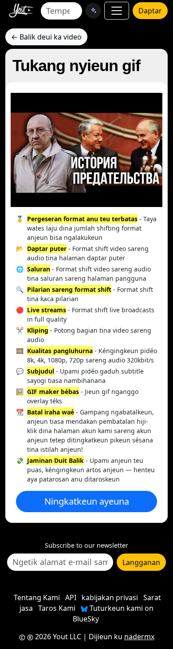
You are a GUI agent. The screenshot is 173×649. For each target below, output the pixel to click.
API (70, 597)
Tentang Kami (37, 597)
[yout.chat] (93, 10)
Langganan (141, 562)
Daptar (150, 11)
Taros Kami (56, 608)
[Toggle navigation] (116, 11)
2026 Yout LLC (57, 636)
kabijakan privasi (110, 597)
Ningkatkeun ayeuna (86, 501)
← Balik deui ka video (46, 37)
